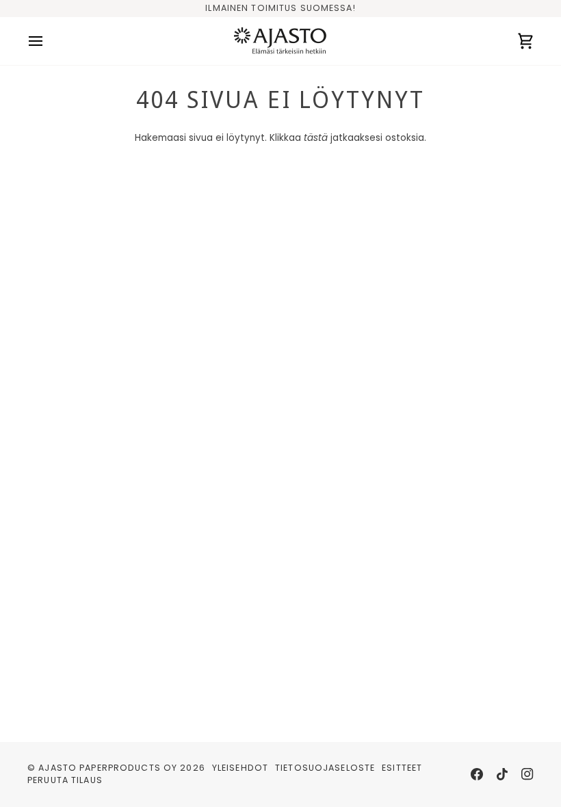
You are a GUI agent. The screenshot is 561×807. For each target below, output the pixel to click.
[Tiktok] (502, 774)
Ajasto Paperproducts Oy (107, 767)
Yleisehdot (240, 767)
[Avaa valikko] (47, 41)
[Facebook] (477, 774)
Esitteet (402, 767)
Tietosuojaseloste (325, 767)
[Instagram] (527, 774)
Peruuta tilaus (65, 780)
